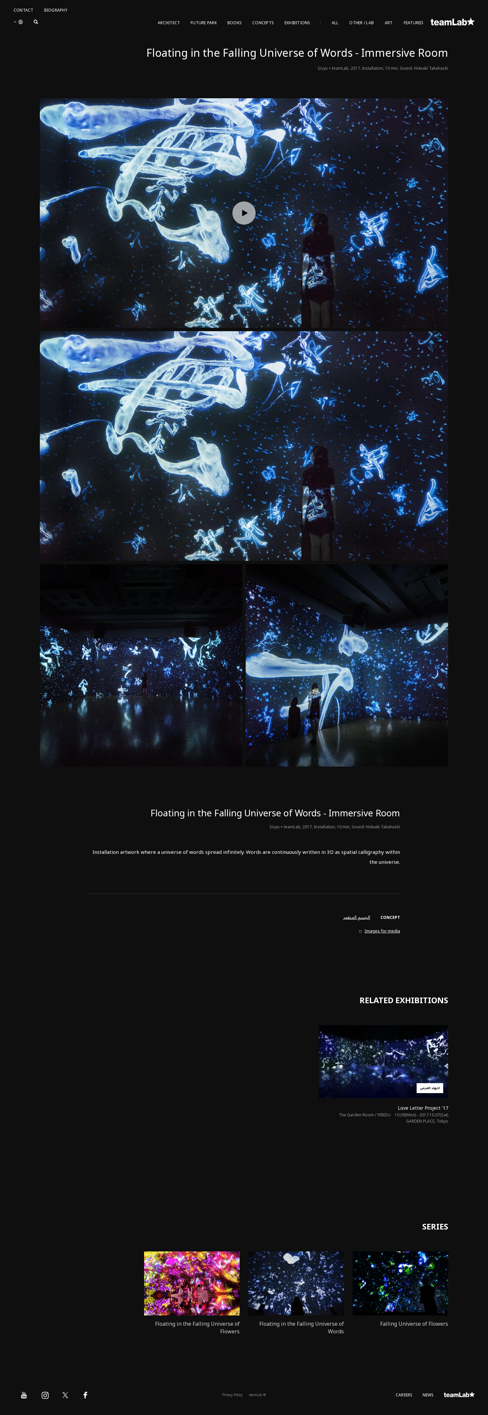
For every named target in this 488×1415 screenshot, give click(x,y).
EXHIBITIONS (297, 23)
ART (389, 23)
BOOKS (234, 23)
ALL (335, 23)
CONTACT (24, 10)
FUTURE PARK (204, 23)
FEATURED (414, 23)
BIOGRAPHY (55, 10)
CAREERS (404, 1395)
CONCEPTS (263, 23)
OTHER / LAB (361, 23)
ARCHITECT (169, 23)
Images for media (382, 931)
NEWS (428, 1395)
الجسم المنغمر (356, 917)
